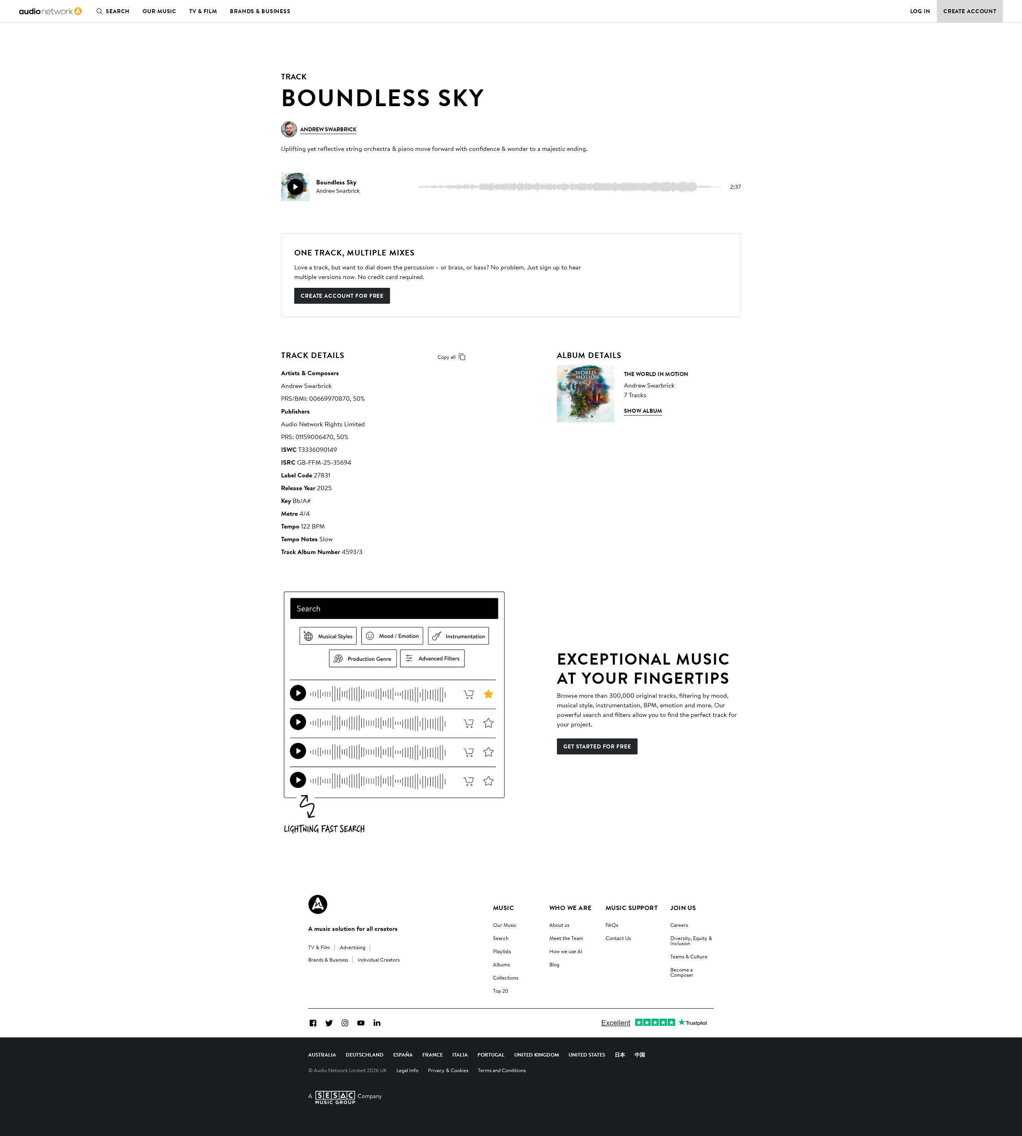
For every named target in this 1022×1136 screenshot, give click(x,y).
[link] (50, 11)
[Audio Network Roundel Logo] (317, 904)
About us (559, 924)
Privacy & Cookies (448, 1070)
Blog (554, 964)
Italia (460, 1054)
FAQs (612, 924)
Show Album (643, 411)
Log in (920, 11)
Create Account (969, 11)
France (432, 1054)
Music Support (632, 907)
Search (118, 11)
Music (503, 907)
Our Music (159, 11)
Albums (501, 964)
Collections (505, 977)
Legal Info (407, 1070)
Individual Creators (379, 959)
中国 (640, 1054)
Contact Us (618, 938)
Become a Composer (681, 972)
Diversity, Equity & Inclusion (691, 940)
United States (586, 1054)
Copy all (447, 356)
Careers (679, 924)
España (403, 1054)
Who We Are (570, 907)
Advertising (352, 947)
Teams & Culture (688, 956)
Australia (322, 1054)
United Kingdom (536, 1054)
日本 (620, 1054)
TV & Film (203, 11)
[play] (295, 187)
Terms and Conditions (502, 1070)
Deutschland (365, 1054)
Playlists (502, 951)
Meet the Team (566, 938)
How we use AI (565, 951)
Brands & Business (260, 11)
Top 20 (500, 990)
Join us (683, 907)
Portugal (491, 1054)
